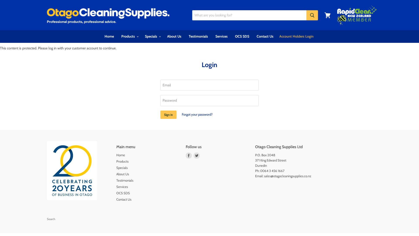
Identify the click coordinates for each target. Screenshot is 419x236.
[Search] (312, 15)
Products (128, 36)
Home (109, 36)
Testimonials (198, 36)
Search (51, 219)
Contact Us (265, 36)
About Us (174, 36)
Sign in (168, 115)
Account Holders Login (296, 36)
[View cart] (327, 15)
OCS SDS (242, 36)
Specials (151, 36)
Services (221, 36)
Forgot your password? (197, 114)
